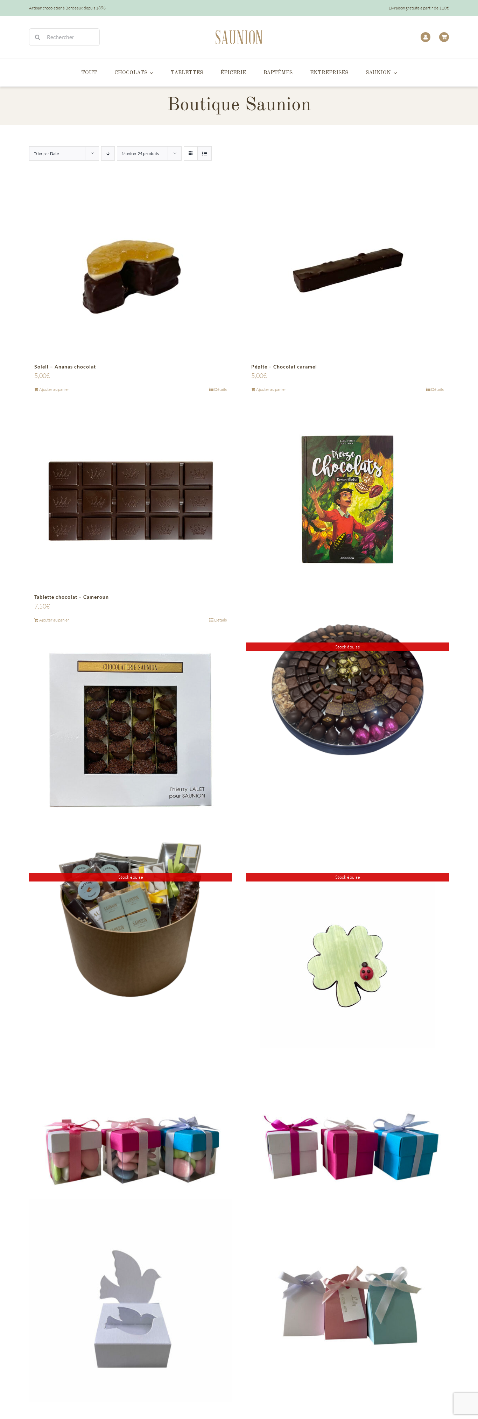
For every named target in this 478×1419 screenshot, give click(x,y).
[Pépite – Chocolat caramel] (347, 269)
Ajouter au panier (54, 389)
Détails (220, 389)
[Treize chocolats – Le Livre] (347, 499)
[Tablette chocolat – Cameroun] (130, 499)
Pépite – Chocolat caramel (284, 367)
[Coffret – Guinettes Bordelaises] (130, 729)
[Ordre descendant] (108, 153)
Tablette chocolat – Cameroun (71, 597)
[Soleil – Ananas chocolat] (130, 269)
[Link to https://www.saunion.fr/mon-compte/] (425, 37)
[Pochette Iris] (347, 1300)
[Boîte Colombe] (130, 1300)
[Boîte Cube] (347, 1150)
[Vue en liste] (204, 153)
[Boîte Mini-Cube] (130, 1150)
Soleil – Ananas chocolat (65, 367)
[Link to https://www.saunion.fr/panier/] (444, 37)
